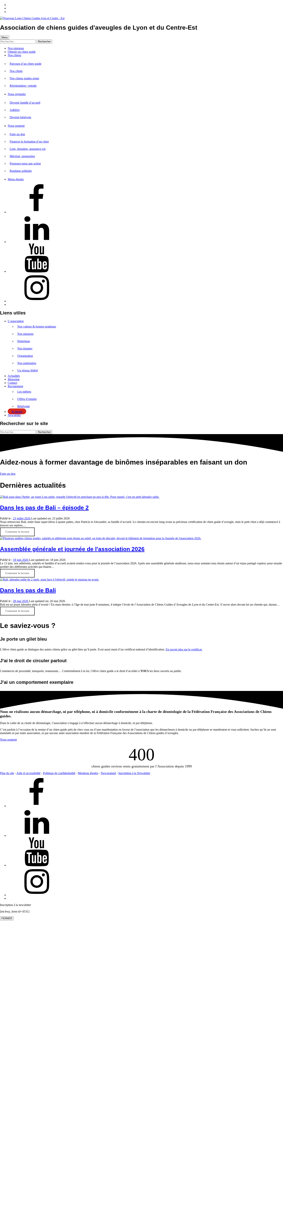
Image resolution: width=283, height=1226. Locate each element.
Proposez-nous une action (25, 163)
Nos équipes (24, 348)
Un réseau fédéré (27, 370)
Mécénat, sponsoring (22, 156)
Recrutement (15, 386)
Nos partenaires (26, 363)
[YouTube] (36, 271)
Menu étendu (16, 179)
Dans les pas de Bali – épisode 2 (44, 507)
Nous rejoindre (17, 94)
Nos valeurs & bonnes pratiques (36, 326)
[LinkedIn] (36, 241)
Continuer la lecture (17, 531)
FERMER (7, 918)
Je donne (17, 411)
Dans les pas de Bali (28, 590)
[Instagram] (36, 301)
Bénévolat (23, 406)
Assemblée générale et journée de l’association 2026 (72, 549)
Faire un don (17, 134)
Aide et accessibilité (28, 773)
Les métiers (24, 391)
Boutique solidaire (21, 170)
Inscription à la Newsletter (134, 773)
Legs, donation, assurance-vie (28, 148)
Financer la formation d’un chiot (29, 141)
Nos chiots (16, 71)
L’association (16, 321)
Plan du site (7, 773)
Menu (5, 37)
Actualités (14, 375)
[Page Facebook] (36, 212)
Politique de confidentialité (59, 773)
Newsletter (14, 415)
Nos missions (16, 48)
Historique (23, 341)
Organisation (25, 355)
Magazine (14, 379)
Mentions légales (88, 773)
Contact (12, 382)
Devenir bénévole (20, 117)
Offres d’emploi (27, 399)
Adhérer (15, 110)
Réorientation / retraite (23, 85)
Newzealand (108, 773)
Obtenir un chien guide (22, 51)
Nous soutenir (16, 125)
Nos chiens (14, 55)
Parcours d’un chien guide (25, 63)
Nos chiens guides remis (24, 78)
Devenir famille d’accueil (25, 102)
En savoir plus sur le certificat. (184, 649)
